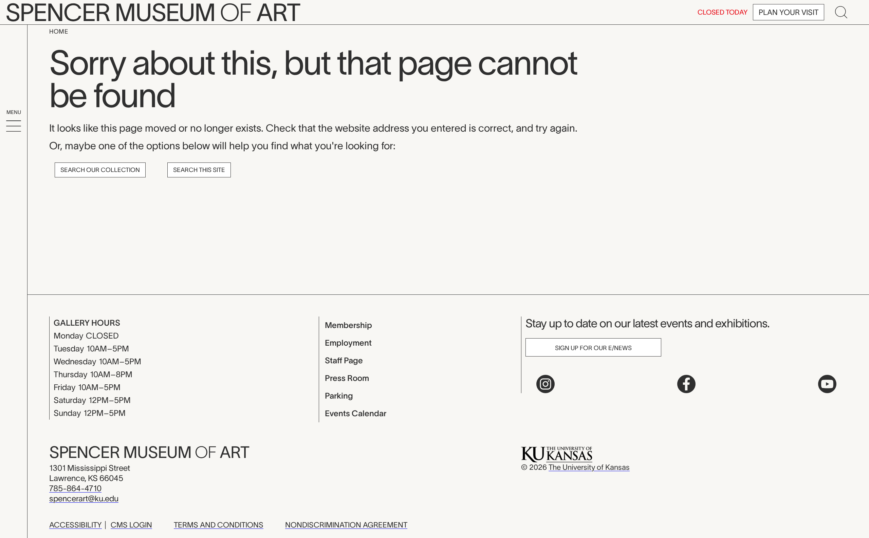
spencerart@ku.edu (83, 498)
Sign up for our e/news (593, 348)
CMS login (131, 525)
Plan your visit (788, 12)
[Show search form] (841, 12)
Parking (339, 395)
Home (58, 31)
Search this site (199, 170)
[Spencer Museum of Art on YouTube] (827, 384)
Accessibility (75, 525)
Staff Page (344, 360)
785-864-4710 (75, 488)
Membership (348, 325)
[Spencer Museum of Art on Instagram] (545, 384)
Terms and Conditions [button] (218, 525)
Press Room (347, 378)
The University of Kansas (589, 467)
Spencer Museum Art (149, 452)
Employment (348, 342)
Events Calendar (355, 413)
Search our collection (100, 170)
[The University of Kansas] (556, 454)
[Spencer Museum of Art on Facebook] (686, 384)
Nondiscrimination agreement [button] (346, 525)
